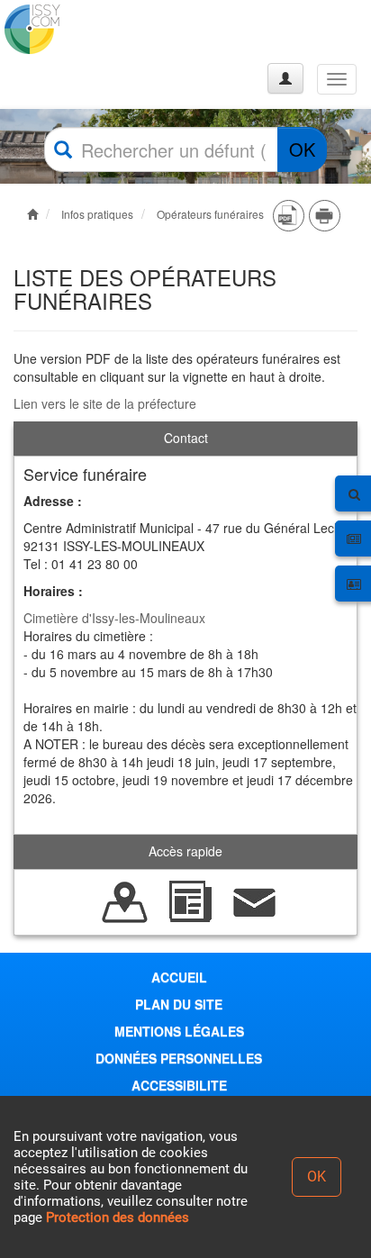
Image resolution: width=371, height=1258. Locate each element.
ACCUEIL (179, 977)
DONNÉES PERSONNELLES (178, 1058)
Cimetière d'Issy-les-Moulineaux (114, 618)
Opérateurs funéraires (210, 214)
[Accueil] (84, 29)
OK (302, 149)
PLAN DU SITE (178, 1004)
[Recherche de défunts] (125, 900)
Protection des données (117, 1217)
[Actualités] (190, 900)
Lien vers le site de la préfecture (105, 403)
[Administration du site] (285, 78)
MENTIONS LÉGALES (179, 1031)
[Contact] (254, 900)
